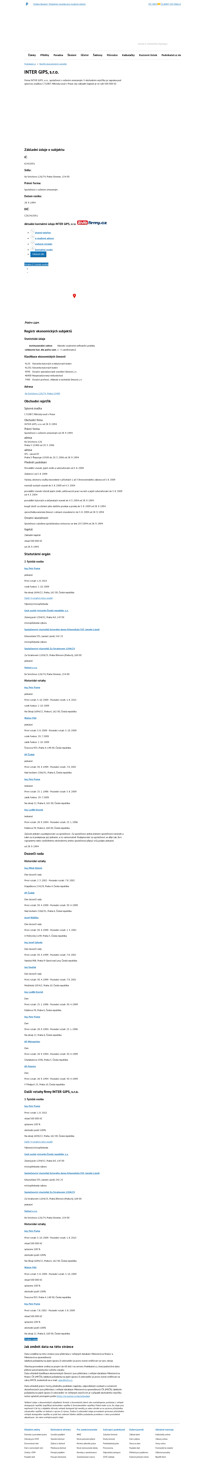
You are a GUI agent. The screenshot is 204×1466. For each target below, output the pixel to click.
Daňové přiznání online (139, 1457)
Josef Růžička (31, 917)
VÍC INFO (153, 4)
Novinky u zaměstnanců (87, 1452)
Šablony (97, 55)
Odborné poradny (162, 1452)
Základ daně (134, 1434)
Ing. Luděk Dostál (33, 809)
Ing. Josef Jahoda (33, 942)
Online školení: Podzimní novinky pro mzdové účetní (59, 4)
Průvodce (112, 55)
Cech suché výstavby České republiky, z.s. (46, 610)
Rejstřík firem (160, 1457)
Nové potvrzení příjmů (86, 1439)
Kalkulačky (128, 55)
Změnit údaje (31, 1339)
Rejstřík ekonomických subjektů (53, 64)
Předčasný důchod (58, 1448)
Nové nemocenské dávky (87, 1448)
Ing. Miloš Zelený (33, 867)
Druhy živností (109, 1439)
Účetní (85, 55)
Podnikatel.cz (30, 64)
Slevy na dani (134, 1443)
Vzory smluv (160, 1443)
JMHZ (79, 1434)
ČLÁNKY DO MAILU (170, 4)
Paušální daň (29, 1457)
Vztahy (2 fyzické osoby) (36, 264)
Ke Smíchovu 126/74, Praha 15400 (42, 393)
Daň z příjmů (134, 1439)
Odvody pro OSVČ (31, 1439)
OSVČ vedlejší (108, 1457)
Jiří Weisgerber (32, 1041)
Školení (72, 55)
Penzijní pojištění (58, 1452)
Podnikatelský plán (111, 1443)
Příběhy (44, 55)
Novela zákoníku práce (86, 1443)
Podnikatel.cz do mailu (175, 55)
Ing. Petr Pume (32, 568)
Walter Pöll (30, 717)
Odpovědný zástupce (112, 1452)
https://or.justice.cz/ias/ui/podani (73, 1396)
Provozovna (108, 1448)
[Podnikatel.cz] (27, 4)
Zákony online (161, 1439)
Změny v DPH (30, 1452)
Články (32, 55)
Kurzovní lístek (148, 55)
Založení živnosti (110, 1434)
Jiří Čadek (29, 754)
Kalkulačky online (162, 1434)
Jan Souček (30, 967)
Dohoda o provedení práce (35, 1434)
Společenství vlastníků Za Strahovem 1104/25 (49, 648)
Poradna (58, 55)
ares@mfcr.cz (65, 1380)
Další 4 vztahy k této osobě (38, 598)
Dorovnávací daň (31, 1443)
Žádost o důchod (58, 1443)
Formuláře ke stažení (164, 1448)
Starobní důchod (57, 1439)
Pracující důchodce (58, 1457)
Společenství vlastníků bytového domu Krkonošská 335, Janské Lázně (61, 629)
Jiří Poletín (30, 1066)
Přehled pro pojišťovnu (138, 1452)
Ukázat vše (38, 254)
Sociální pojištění (58, 1434)
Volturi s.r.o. (30, 667)
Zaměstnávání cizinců (86, 1457)
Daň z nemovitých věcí (33, 1448)
